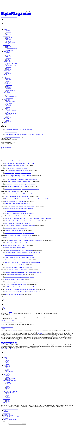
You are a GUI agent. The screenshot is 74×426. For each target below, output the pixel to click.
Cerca (24, 423)
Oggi (7, 400)
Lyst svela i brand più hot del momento (14, 294)
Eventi (7, 375)
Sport (7, 377)
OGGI (7, 72)
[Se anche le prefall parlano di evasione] (22, 272)
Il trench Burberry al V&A (14, 191)
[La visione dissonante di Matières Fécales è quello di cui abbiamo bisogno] (20, 238)
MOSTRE (8, 67)
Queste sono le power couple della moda (16, 211)
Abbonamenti (6, 413)
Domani (8, 401)
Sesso (7, 388)
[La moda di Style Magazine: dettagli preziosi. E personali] (17, 173)
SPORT (8, 47)
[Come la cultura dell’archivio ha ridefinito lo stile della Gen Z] (22, 252)
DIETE (8, 60)
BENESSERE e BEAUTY (9, 380)
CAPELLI (8, 52)
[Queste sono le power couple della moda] (18, 208)
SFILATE (8, 34)
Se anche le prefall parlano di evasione (15, 274)
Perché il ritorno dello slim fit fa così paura (14, 165)
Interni (7, 364)
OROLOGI (9, 37)
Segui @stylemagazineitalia (15, 160)
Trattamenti (8, 383)
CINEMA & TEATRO (11, 65)
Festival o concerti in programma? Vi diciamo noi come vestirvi (20, 225)
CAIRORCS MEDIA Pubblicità (10, 409)
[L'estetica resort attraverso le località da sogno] (20, 282)
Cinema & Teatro (10, 392)
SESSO (8, 59)
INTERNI (8, 41)
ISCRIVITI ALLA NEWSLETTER (9, 17)
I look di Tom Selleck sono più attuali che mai (13, 245)
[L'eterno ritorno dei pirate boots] (18, 213)
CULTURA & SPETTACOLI (10, 391)
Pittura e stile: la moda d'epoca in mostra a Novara (19, 181)
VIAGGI (8, 39)
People (7, 360)
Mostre (8, 393)
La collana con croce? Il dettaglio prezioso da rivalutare (19, 235)
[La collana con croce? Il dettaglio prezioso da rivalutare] (18, 233)
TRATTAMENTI (10, 54)
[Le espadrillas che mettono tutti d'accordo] (15, 228)
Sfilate (7, 362)
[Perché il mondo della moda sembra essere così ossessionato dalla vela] (20, 286)
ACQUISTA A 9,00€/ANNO (7, 320)
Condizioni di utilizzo (8, 415)
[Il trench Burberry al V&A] (21, 189)
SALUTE (8, 56)
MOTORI (8, 38)
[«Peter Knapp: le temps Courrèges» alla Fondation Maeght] (17, 203)
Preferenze (3, 328)
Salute (7, 386)
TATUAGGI (9, 55)
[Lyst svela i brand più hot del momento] (21, 291)
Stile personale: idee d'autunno (12, 137)
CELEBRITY (9, 50)
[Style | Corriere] (16, 15)
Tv (7, 396)
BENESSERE (6, 51)
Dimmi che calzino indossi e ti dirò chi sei (17, 269)
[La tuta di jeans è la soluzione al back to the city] (19, 184)
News (7, 358)
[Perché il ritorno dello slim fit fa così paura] (19, 163)
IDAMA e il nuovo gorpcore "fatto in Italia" (15, 201)
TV (7, 64)
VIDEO (5, 74)
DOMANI (8, 73)
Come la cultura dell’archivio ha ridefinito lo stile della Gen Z (19, 255)
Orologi (8, 366)
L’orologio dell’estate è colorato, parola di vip (17, 170)
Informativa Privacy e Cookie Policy (11, 416)
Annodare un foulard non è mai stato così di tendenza (16, 196)
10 (4, 308)
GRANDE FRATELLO (12, 63)
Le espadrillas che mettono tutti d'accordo (14, 230)
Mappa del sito (6, 414)
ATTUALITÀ (6, 45)
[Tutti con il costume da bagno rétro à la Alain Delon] (18, 257)
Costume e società (10, 378)
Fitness (8, 387)
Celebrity (8, 379)
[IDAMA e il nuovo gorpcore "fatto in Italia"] (26, 198)
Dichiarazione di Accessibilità (10, 419)
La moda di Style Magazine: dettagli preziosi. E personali (18, 175)
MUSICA (8, 69)
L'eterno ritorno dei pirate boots (16, 215)
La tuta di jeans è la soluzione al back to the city (17, 186)
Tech (7, 373)
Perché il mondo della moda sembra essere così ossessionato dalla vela (21, 289)
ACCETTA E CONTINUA (7, 327)
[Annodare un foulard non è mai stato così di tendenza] (18, 193)
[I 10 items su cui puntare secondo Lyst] (18, 277)
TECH (7, 43)
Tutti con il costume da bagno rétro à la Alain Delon (17, 260)
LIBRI (7, 68)
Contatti (5, 410)
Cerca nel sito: (5, 423)
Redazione (5, 411)
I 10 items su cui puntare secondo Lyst (14, 279)
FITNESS (8, 58)
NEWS (8, 30)
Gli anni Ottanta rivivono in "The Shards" (17, 264)
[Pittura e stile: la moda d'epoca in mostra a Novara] (20, 179)
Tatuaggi (8, 384)
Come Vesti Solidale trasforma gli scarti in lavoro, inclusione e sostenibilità (23, 220)
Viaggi (7, 369)
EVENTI (8, 46)
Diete (7, 390)
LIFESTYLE (6, 36)
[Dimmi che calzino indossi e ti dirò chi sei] (18, 267)
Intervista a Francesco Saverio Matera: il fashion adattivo (20, 250)
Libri (7, 395)
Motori (7, 368)
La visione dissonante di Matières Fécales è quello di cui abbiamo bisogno (26, 240)
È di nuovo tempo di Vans (11, 132)
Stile (7, 361)
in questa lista (41, 333)
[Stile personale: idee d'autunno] (23, 134)
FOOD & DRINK (10, 42)
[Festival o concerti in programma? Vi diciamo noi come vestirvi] (16, 223)
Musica (8, 397)
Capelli (8, 382)
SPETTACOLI (6, 61)
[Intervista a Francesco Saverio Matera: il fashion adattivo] (14, 247)
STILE (8, 33)
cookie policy (13, 330)
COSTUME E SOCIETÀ (12, 48)
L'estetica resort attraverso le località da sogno (16, 284)
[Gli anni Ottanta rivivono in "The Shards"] (21, 262)
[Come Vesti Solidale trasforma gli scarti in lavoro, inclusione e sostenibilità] (27, 218)
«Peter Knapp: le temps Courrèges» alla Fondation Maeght (21, 206)
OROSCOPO (6, 71)
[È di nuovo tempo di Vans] (17, 129)
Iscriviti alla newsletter (6, 147)
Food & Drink (9, 371)
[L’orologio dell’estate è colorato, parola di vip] (15, 168)
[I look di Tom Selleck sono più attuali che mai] (22, 242)
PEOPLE (8, 32)
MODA (5, 29)
